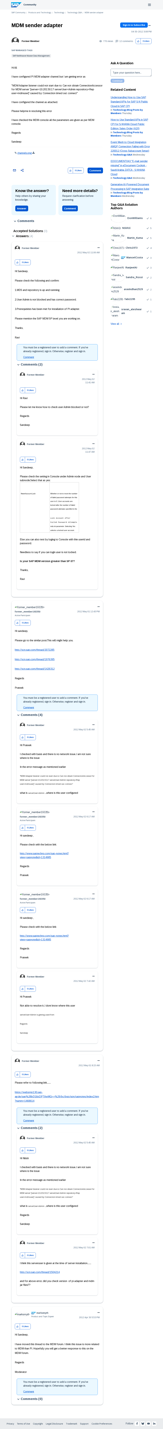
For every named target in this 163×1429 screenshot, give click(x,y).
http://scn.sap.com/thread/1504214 (40, 1272)
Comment (95, 170)
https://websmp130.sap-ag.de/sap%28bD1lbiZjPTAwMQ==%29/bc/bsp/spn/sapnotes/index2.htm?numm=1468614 (57, 1096)
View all (115, 323)
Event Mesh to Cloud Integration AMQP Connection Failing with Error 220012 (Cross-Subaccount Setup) (130, 146)
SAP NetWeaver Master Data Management (31, 56)
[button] (138, 41)
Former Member (30, 41)
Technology (59, 13)
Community (29, 4)
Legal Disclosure (54, 1423)
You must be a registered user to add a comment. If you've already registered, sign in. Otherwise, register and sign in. (55, 349)
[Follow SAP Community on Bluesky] (143, 1423)
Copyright (38, 1423)
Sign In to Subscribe (134, 25)
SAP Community (18, 13)
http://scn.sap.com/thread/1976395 (35, 659)
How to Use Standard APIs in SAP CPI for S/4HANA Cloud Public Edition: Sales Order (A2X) (129, 124)
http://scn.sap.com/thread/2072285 (34, 649)
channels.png (24, 153)
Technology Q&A (74, 13)
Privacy (10, 1423)
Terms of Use (23, 1423)
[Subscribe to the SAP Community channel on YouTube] (148, 1423)
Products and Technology (39, 13)
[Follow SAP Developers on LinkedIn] (154, 1423)
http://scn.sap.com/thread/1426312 (35, 668)
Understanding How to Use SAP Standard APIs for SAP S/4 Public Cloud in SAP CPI (129, 101)
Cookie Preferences (102, 1423)
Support (84, 1423)
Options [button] (149, 25)
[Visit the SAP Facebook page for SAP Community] (137, 1423)
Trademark (71, 1423)
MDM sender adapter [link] (94, 13)
